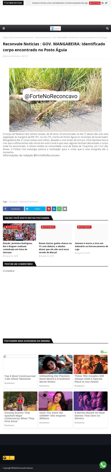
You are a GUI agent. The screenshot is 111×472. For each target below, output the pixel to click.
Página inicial (8, 37)
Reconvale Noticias (12, 56)
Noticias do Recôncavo (24, 37)
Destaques (13, 201)
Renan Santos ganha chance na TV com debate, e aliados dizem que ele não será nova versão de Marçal (55, 248)
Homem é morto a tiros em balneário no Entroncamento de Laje (91, 246)
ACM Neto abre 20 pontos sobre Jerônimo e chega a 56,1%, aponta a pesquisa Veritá (69, 3)
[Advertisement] (55, 15)
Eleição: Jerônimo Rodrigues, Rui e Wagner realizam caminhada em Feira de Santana (18, 248)
